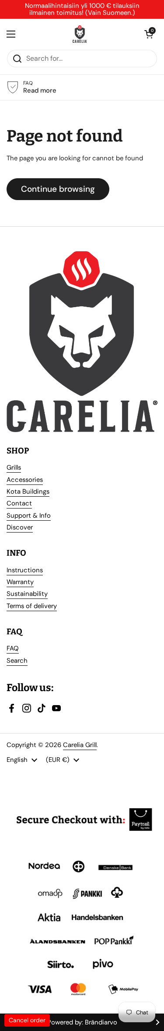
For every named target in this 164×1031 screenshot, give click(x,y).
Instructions (25, 570)
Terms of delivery (32, 606)
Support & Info (29, 515)
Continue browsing (58, 188)
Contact (19, 503)
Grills (14, 467)
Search (17, 660)
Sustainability (27, 593)
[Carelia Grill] (79, 34)
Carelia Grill (80, 744)
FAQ (13, 648)
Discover (20, 527)
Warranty (20, 582)
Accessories (25, 479)
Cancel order (27, 1020)
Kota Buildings (28, 491)
